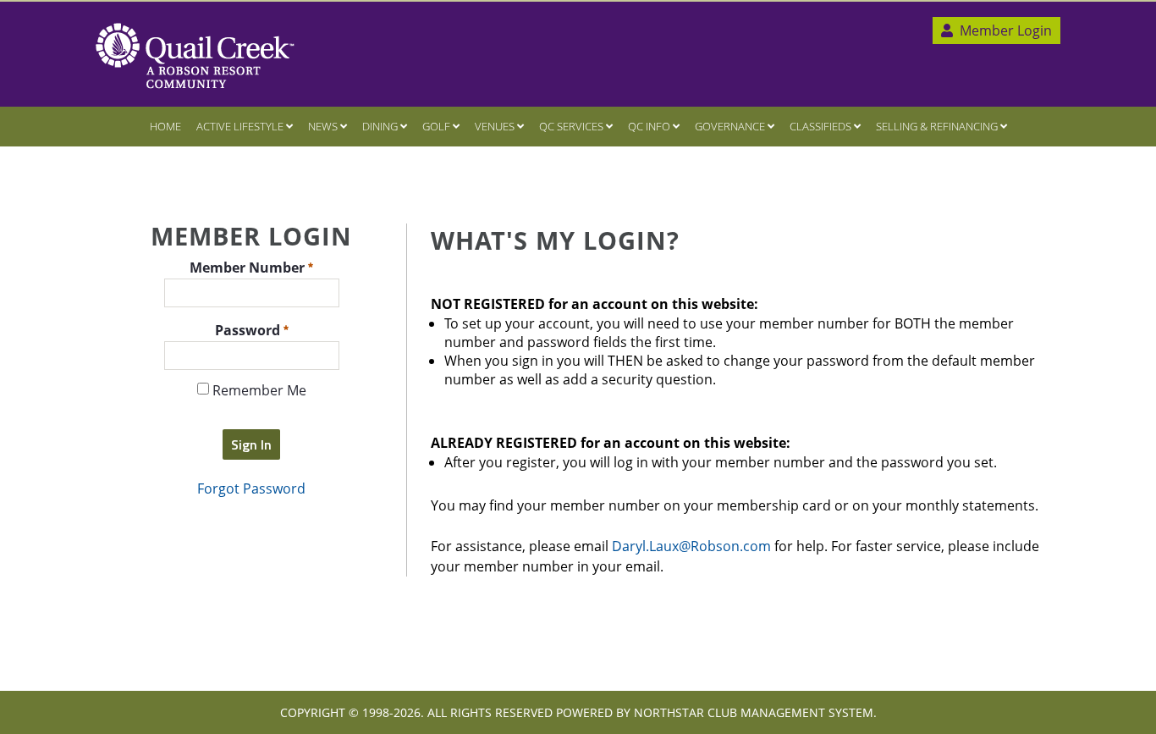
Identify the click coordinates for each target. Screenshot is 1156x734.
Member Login (1004, 30)
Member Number (249, 266)
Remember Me (257, 390)
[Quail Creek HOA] (195, 56)
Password (249, 329)
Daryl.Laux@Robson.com (691, 546)
